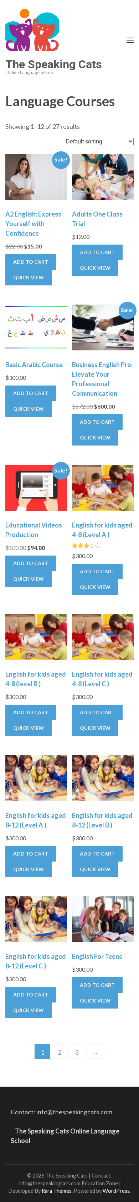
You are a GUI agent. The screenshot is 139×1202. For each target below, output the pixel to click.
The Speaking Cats (53, 64)
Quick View (28, 277)
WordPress (116, 1191)
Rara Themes (57, 1191)
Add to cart (30, 262)
